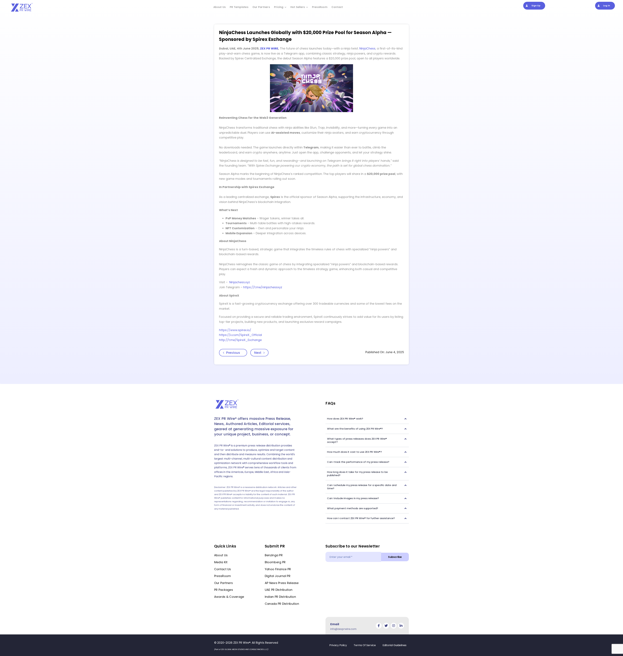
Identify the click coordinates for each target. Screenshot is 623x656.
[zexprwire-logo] (22, 3)
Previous (233, 352)
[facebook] (379, 626)
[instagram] (394, 626)
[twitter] (386, 626)
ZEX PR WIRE (269, 48)
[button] (367, 418)
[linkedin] (401, 626)
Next (257, 352)
